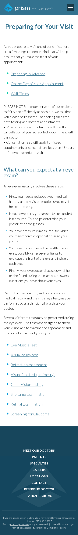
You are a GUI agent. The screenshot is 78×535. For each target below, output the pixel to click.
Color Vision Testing (27, 384)
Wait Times (20, 93)
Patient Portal (39, 495)
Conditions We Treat (20, 50)
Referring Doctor (39, 489)
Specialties (39, 463)
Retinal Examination (27, 404)
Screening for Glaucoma (30, 414)
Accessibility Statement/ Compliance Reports (44, 527)
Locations (39, 476)
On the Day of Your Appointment (37, 83)
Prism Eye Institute (19, 524)
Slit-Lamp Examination (29, 394)
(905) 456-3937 (44, 521)
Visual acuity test (24, 354)
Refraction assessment (29, 364)
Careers (39, 470)
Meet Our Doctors (39, 450)
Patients (39, 457)
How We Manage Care (21, 56)
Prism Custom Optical (21, 63)
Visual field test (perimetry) (33, 374)
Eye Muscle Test (24, 345)
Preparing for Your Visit (22, 36)
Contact (39, 482)
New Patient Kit (17, 43)
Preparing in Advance (28, 73)
